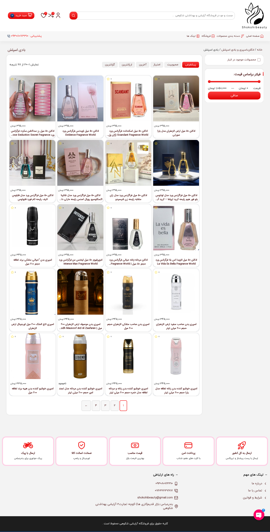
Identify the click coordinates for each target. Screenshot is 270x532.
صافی (234, 95)
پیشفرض (190, 65)
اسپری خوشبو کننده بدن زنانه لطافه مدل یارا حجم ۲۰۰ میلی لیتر (176, 391)
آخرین (142, 65)
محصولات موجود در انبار (241, 60)
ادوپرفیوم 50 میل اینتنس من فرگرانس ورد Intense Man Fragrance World (80, 262)
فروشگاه (206, 36)
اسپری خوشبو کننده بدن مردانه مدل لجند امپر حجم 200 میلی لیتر (80, 391)
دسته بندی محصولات (228, 36)
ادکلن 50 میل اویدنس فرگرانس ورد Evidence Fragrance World (80, 133)
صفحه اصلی (252, 36)
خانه (259, 50)
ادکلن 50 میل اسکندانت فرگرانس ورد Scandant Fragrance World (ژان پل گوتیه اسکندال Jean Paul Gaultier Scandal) (128, 133)
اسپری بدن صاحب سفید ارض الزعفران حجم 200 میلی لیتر (176, 326)
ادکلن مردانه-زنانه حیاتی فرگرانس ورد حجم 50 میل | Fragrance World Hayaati (128, 262)
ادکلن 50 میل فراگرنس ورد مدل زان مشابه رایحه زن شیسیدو (128, 197)
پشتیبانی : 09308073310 (26, 36)
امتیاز (156, 65)
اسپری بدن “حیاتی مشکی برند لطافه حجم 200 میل (32, 262)
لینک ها (191, 36)
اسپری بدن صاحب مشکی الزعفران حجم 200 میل (128, 326)
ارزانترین (127, 65)
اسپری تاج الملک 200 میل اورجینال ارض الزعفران (32, 326)
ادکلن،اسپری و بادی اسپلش (237, 50)
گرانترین (110, 65)
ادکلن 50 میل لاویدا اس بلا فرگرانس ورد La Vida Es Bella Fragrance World (176, 262)
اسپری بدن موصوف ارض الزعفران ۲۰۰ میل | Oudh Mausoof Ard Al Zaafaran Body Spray (80, 326)
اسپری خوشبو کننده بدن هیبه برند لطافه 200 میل (33, 391)
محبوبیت (172, 65)
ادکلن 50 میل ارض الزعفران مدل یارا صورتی (176, 133)
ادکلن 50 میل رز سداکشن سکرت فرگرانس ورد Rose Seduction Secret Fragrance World (32, 133)
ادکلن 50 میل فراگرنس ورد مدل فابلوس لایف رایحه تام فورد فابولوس (32, 197)
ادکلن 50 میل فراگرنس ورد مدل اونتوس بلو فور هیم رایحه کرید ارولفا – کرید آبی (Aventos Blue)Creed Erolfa (176, 197)
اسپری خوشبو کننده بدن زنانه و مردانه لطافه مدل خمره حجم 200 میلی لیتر (128, 391)
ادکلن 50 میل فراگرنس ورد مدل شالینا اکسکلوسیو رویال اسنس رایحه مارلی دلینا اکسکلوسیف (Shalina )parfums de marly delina (80, 197)
